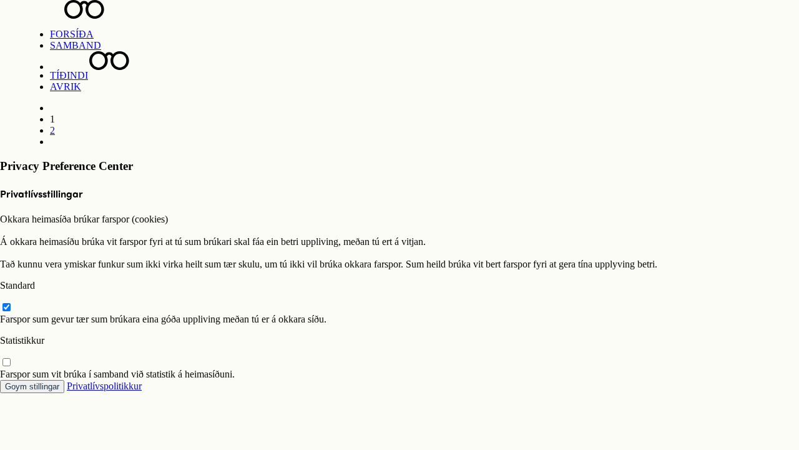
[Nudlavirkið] (399, 9)
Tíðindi (69, 75)
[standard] (6, 307)
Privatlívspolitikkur (104, 386)
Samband (75, 45)
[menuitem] (412, 34)
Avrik (65, 86)
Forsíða (72, 34)
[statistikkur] (6, 363)
